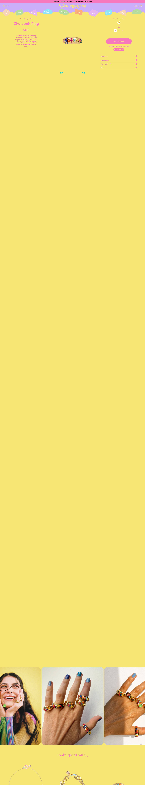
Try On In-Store (118, 49)
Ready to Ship (28, 19)
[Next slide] (83, 73)
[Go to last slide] (61, 73)
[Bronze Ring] (118, 22)
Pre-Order (88, 1)
